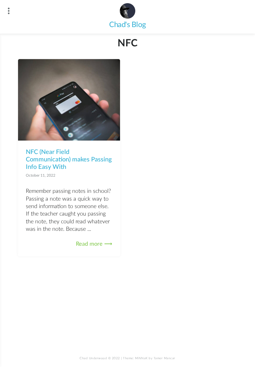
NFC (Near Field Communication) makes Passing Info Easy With (69, 159)
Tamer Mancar (164, 358)
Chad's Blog (127, 25)
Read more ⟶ (94, 244)
